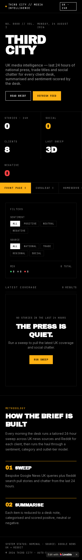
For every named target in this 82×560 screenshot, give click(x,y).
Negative (19, 230)
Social (36, 253)
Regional (19, 253)
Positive (30, 223)
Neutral (48, 223)
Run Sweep (41, 359)
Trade (47, 246)
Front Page (15, 188)
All (15, 223)
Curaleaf (45, 188)
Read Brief (18, 95)
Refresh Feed (46, 95)
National (30, 246)
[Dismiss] (76, 554)
